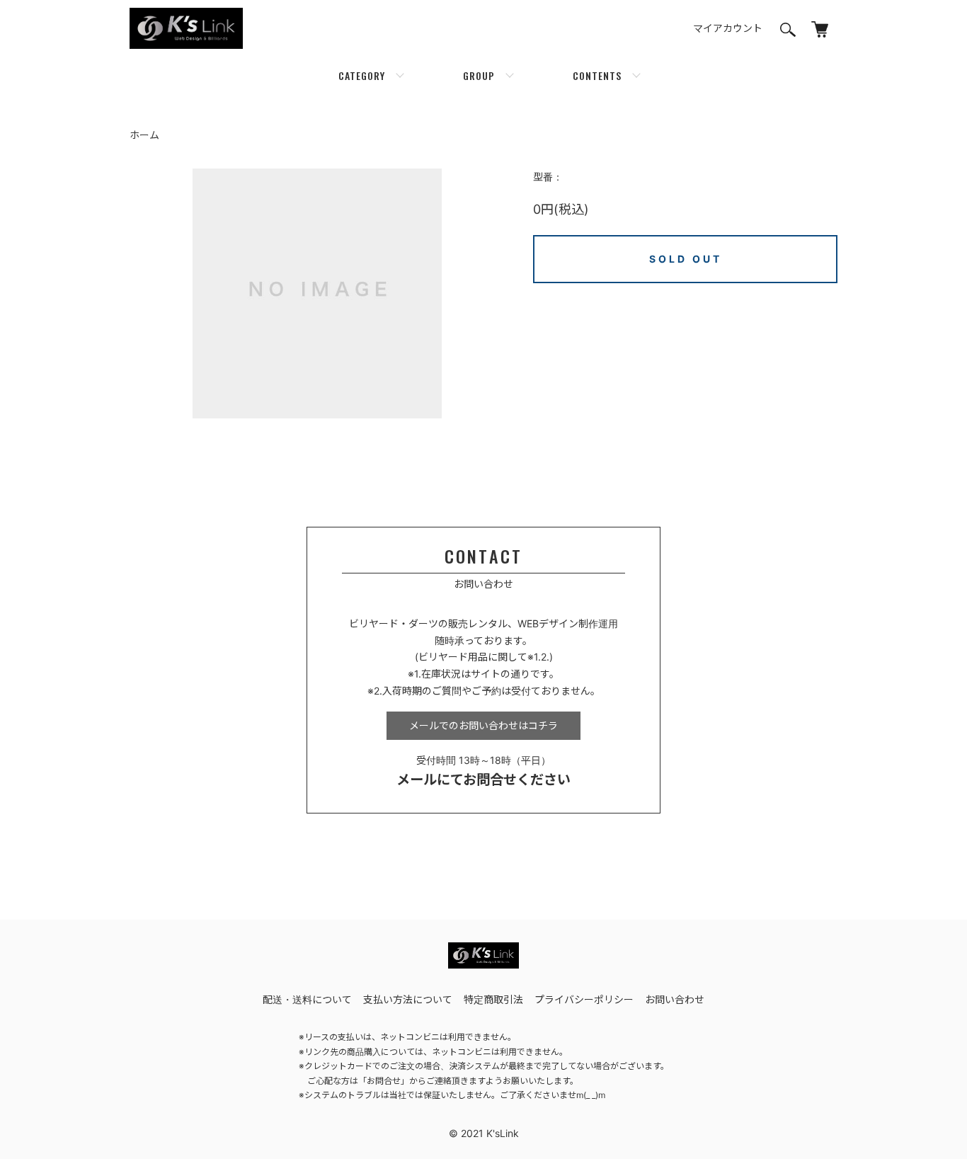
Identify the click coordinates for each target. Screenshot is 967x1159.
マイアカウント (727, 28)
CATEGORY (361, 75)
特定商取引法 (493, 999)
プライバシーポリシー (584, 999)
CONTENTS (597, 75)
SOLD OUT (685, 259)
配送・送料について (307, 999)
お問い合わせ (674, 999)
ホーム (144, 135)
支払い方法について (407, 999)
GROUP (479, 75)
